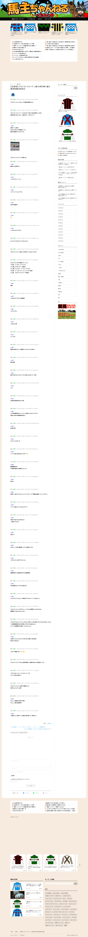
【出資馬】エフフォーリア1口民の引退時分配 (67, 141)
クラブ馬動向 (61, 261)
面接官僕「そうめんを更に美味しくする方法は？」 (55, 803)
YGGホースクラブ (67, 895)
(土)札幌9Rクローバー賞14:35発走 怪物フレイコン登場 (23, 43)
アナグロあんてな (31, 19)
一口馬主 (60, 267)
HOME (12, 931)
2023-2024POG (65, 893)
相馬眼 (59, 285)
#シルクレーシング (14, 732)
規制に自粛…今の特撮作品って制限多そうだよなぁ (55, 804)
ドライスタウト (73, 909)
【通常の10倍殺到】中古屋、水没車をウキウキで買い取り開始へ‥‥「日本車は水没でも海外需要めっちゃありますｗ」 (61, 810)
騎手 (59, 297)
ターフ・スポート (57, 909)
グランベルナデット (73, 901)
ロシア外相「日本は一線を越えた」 (53, 43)
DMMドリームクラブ (50, 895)
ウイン (64, 898)
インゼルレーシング (57, 898)
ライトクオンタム (58, 917)
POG (59, 258)
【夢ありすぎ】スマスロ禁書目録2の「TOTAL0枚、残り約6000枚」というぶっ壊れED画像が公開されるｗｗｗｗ (68, 151)
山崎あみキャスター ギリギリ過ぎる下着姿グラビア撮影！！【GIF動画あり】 (61, 47)
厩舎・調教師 (61, 276)
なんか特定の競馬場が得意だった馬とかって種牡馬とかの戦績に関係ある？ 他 (28, 51)
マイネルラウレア (73, 914)
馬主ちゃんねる (61, 187)
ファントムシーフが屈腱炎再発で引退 (20, 55)
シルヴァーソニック (49, 906)
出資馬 (19, 84)
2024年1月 (60, 210)
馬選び (66, 925)
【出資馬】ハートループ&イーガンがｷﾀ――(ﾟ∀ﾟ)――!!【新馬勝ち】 (29, 727)
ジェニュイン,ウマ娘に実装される (19, 53)
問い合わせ (23, 935)
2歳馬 (59, 255)
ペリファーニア (65, 914)
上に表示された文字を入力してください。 (20, 779)
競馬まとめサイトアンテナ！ (18, 19)
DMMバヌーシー (59, 895)
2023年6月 (60, 222)
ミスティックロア (49, 917)
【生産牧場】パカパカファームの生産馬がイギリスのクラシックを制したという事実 (44, 33)
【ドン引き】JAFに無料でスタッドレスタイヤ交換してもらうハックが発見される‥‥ (61, 808)
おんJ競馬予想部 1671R (17, 41)
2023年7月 (60, 219)
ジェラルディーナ (58, 906)
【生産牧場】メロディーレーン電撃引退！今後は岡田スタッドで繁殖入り (57, 33)
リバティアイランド (66, 917)
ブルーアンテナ (48, 19)
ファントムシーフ (49, 914)
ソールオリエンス (67, 906)
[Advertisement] (44, 71)
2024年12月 (60, 207)
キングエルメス (58, 901)
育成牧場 (60, 291)
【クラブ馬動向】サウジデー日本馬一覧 (66, 194)
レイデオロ (74, 917)
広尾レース (67, 922)
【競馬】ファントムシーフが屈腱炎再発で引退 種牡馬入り (24, 45)
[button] (12, 29)
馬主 (59, 294)
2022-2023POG (57, 893)
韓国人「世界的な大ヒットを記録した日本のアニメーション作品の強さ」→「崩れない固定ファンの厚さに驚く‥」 (61, 49)
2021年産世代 (61, 252)
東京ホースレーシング (50, 925)
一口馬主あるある (61, 270)
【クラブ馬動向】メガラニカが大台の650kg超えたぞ (37, 729)
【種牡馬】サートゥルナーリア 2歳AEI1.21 (67, 169)
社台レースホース (59, 925)
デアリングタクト (65, 909)
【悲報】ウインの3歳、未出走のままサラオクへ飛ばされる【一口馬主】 (67, 111)
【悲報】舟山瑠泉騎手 (63, 155)
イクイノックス (49, 898)
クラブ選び (65, 901)
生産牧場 (60, 282)
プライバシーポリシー (14, 935)
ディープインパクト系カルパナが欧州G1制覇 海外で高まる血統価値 (26, 57)
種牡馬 (59, 288)
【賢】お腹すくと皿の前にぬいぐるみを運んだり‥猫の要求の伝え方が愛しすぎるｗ (61, 41)
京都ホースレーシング (59, 922)
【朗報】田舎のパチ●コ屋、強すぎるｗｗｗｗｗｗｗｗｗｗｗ (68, 153)
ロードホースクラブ (49, 922)
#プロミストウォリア (23, 732)
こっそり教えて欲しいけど (18, 59)
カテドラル (70, 898)
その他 (59, 264)
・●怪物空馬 (49, 723)
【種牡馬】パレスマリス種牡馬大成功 (66, 177)
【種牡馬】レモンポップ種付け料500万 (66, 167)
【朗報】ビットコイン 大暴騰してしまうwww (55, 806)
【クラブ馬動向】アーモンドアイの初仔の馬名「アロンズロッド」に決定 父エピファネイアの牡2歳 (67, 173)
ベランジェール (57, 914)
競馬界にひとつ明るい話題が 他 (19, 47)
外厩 (59, 279)
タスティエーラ (49, 909)
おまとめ (40, 19)
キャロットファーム (49, 901)
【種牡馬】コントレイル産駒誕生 (64, 126)
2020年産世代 (61, 249)
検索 (75, 883)
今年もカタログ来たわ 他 (18, 49)
